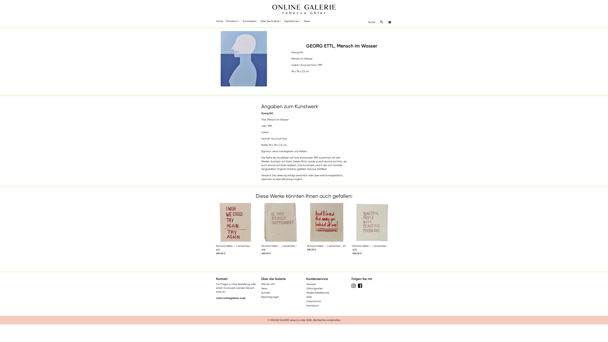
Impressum (312, 305)
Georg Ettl (267, 113)
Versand (311, 284)
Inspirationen (291, 21)
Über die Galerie (270, 21)
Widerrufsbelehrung (317, 292)
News (307, 21)
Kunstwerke (249, 21)
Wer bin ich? (268, 284)
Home (219, 21)
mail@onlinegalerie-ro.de (230, 298)
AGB (309, 296)
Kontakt (265, 292)
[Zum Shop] (390, 23)
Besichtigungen (270, 296)
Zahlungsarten (314, 288)
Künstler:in (232, 21)
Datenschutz (313, 301)
